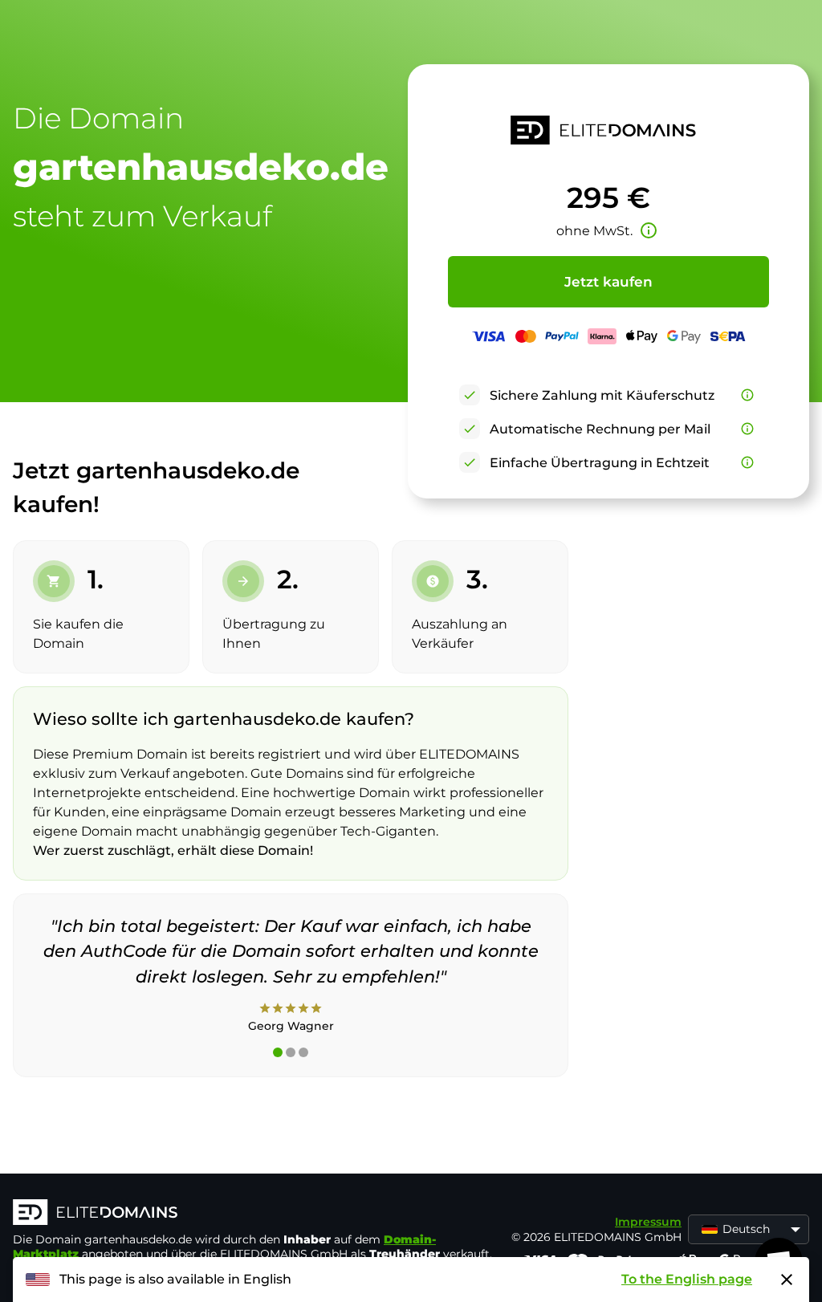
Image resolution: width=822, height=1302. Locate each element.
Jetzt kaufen (608, 282)
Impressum (648, 1222)
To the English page (686, 1279)
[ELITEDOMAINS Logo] (253, 1213)
